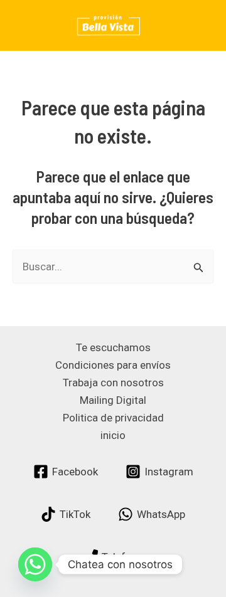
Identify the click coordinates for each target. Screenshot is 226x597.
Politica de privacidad (113, 417)
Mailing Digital (113, 400)
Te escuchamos (113, 347)
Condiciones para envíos (113, 365)
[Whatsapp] (35, 564)
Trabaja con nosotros (113, 382)
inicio (113, 435)
